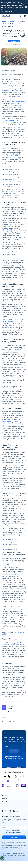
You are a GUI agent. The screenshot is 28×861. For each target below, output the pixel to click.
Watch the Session (6, 11)
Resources (5, 799)
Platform (4, 795)
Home (4, 21)
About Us (4, 802)
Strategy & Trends (14, 41)
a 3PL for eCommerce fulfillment (13, 644)
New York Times (7, 85)
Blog (12, 21)
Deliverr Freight (7, 230)
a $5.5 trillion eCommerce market (13, 119)
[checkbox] (14, 758)
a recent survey (17, 102)
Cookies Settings (12, 855)
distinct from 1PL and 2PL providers (13, 156)
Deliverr (10, 44)
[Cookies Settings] (2, 858)
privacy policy (17, 756)
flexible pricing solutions (13, 320)
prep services (6, 530)
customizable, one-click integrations (10, 422)
